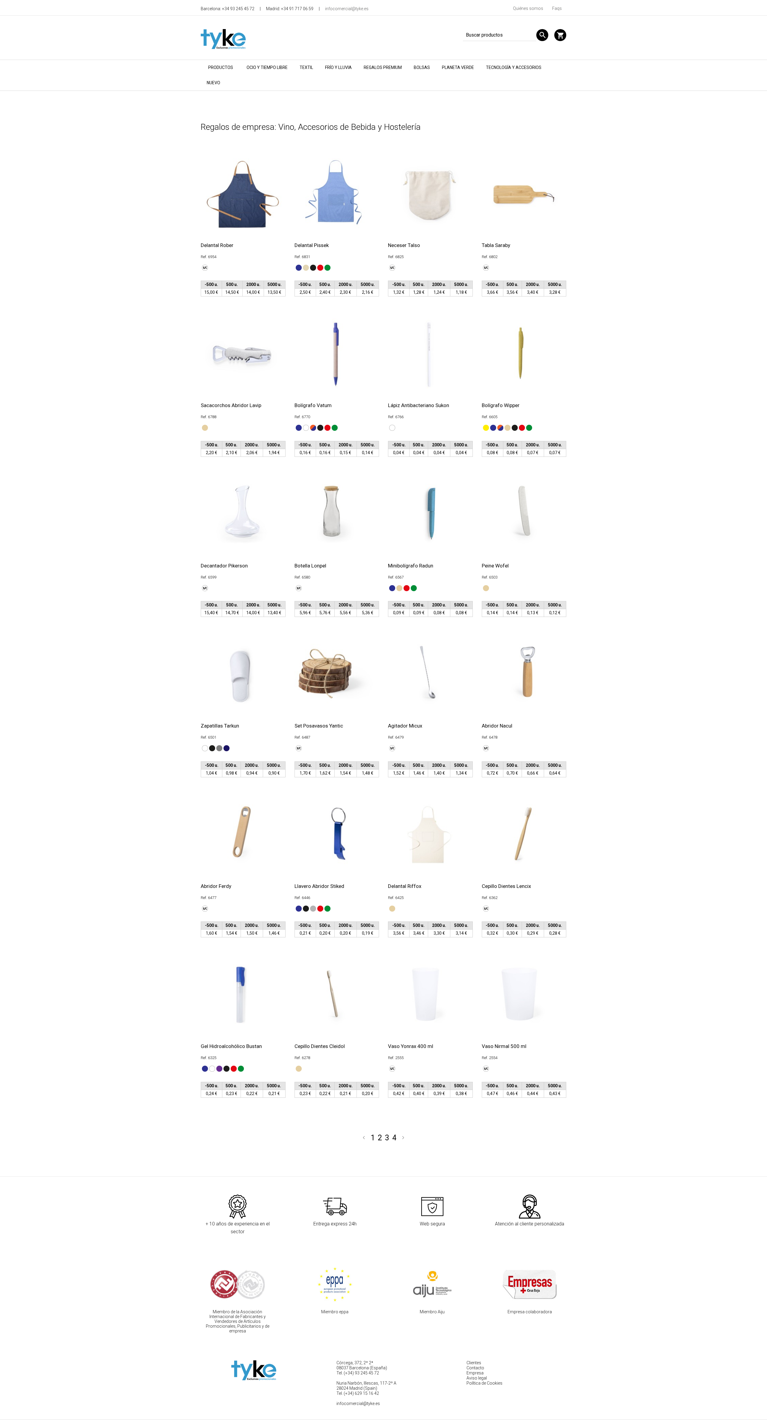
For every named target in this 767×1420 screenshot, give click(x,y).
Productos (220, 67)
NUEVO (213, 82)
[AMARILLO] (485, 427)
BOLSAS (422, 67)
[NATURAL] (204, 427)
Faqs (557, 8)
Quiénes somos (528, 8)
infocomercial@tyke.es (347, 8)
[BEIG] (305, 267)
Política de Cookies (484, 1383)
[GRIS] (218, 747)
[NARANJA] (312, 427)
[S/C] (204, 267)
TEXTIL (306, 67)
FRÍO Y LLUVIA (338, 67)
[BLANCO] (305, 427)
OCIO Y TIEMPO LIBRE (267, 67)
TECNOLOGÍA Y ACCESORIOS (513, 67)
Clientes (473, 1362)
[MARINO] (226, 747)
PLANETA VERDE (458, 67)
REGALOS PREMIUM (383, 67)
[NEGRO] (312, 267)
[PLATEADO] (312, 908)
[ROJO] (319, 267)
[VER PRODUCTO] (242, 193)
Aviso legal (476, 1378)
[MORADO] (218, 1068)
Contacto (475, 1367)
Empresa (475, 1373)
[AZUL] (298, 267)
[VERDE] (326, 267)
